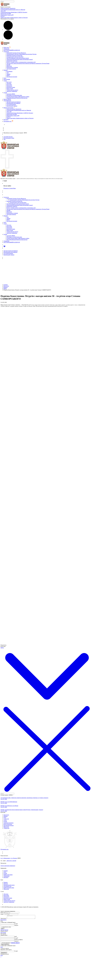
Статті (5, 80)
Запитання (4, 918)
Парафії (8, 64)
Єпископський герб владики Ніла (14, 56)
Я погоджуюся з (11, 942)
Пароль (16, 925)
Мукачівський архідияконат (13, 103)
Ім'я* (15, 936)
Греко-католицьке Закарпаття (8, 8)
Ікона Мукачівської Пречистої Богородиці (16, 98)
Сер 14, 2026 (4, 803)
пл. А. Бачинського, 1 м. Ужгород (9, 858)
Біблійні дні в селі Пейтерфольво (9, 801)
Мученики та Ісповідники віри (14, 95)
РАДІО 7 (3, 16)
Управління (6, 876)
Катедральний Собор (9, 138)
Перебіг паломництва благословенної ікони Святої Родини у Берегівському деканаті (22, 809)
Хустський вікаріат (11, 104)
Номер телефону (18, 939)
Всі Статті (9, 82)
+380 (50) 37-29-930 (11, 860)
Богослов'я (9, 84)
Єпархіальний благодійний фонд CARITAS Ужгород (14, 12)
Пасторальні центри (9, 825)
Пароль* (16, 941)
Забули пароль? (4, 929)
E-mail (16, 923)
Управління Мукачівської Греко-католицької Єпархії (19, 59)
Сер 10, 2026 (4, 807)
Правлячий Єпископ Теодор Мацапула (16, 52)
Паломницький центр (9, 885)
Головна (6, 870)
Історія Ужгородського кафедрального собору (17, 96)
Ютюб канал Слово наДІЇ (7, 15)
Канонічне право (10, 87)
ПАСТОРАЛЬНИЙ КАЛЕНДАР (12, 50)
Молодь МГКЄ (7, 99)
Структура (6, 51)
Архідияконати (7, 100)
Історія (5, 92)
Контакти (6, 119)
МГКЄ (8, 75)
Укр (4, 139)
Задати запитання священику (12, 124)
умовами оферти (15, 942)
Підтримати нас (8, 121)
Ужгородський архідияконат (13, 102)
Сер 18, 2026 (4, 799)
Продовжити (4, 952)
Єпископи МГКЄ (10, 94)
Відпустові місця (8, 824)
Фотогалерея (7, 79)
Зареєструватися (5, 944)
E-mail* (16, 938)
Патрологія (9, 86)
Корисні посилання (9, 107)
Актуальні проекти (11, 68)
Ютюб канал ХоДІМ (6, 13)
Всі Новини (9, 71)
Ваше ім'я (3, 912)
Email (2, 914)
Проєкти (6, 883)
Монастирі (9, 66)
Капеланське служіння (12, 67)
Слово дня (6, 818)
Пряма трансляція (8, 874)
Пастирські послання (11, 76)
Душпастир (6, 48)
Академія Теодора (8, 136)
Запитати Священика (11, 91)
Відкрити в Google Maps (10, 188)
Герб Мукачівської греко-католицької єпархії (17, 58)
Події (5, 78)
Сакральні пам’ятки (8, 822)
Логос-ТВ (3, 11)
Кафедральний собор (9, 887)
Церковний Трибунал (11, 60)
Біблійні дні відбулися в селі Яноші (9, 805)
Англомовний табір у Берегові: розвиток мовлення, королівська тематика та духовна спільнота (24, 797)
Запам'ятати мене (6, 927)
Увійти (2, 928)
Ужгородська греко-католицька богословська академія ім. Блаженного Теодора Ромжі (27, 63)
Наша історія (9, 88)
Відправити (3, 919)
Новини (6, 70)
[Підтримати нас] (4, 247)
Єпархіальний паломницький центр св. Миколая (13, 9)
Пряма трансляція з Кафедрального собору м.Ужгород (14, 17)
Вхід (2, 947)
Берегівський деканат (11, 105)
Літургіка (8, 83)
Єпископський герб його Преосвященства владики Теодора (21, 54)
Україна (8, 74)
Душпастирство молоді (12, 90)
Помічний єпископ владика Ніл (14, 55)
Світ (7, 72)
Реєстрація (3, 932)
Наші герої (6, 47)
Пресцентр (6, 814)
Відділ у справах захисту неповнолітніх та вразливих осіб (20, 62)
